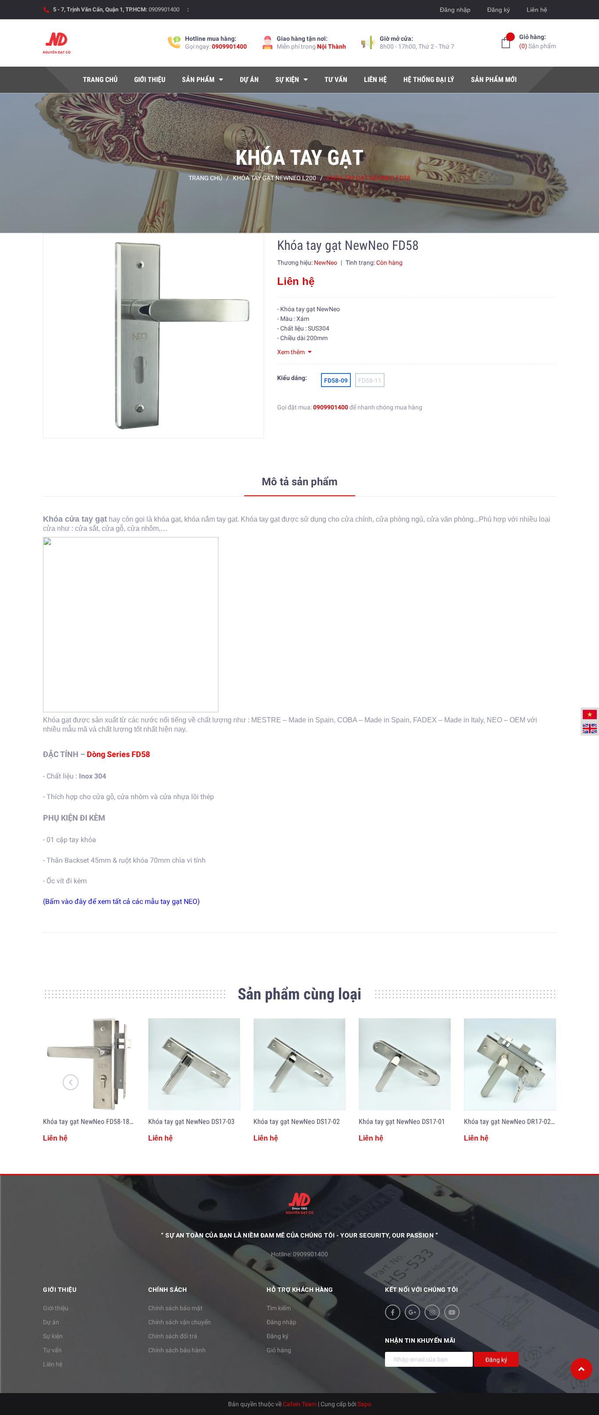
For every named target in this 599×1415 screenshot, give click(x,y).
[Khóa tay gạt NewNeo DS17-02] (299, 1064)
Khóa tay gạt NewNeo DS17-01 (402, 1121)
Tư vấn (52, 1350)
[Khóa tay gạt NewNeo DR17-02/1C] (510, 1064)
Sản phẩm (537, 41)
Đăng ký (498, 9)
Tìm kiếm (279, 1308)
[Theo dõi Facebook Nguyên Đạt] (392, 1312)
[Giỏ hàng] (506, 42)
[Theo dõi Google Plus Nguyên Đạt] (412, 1312)
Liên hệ (537, 9)
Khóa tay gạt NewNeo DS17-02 (296, 1121)
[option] (153, 335)
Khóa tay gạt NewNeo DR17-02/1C (512, 1121)
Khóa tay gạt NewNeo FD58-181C (90, 1121)
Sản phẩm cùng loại (299, 994)
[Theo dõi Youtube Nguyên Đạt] (452, 1312)
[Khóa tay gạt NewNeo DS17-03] (194, 1064)
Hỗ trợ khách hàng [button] (300, 1289)
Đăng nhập (455, 9)
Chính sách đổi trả (172, 1336)
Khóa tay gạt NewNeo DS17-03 (191, 1121)
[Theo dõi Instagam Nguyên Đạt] (432, 1312)
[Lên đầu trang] (581, 1369)
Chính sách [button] (167, 1289)
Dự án (51, 1322)
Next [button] (528, 1082)
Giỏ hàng (279, 1350)
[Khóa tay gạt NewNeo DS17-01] (405, 1064)
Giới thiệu (55, 1308)
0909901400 (164, 9)
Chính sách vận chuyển (179, 1322)
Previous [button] (70, 1082)
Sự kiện (53, 1336)
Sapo (364, 1404)
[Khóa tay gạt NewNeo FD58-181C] (89, 1064)
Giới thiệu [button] (59, 1289)
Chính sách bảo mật (175, 1308)
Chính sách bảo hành (177, 1350)
